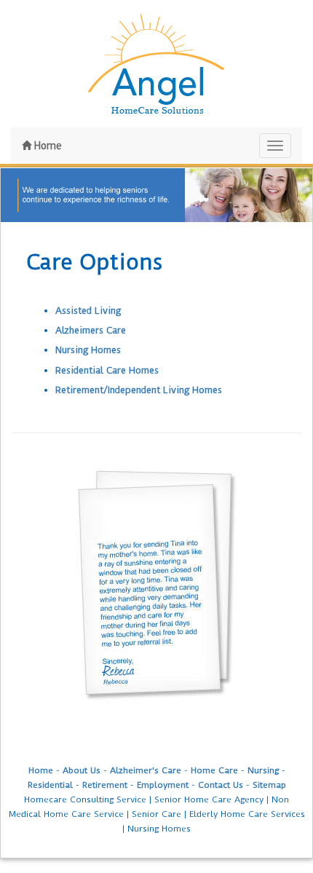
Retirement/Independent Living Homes (138, 389)
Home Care (214, 770)
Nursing (263, 770)
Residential (50, 785)
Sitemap (269, 785)
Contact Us (220, 785)
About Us (81, 770)
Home (46, 145)
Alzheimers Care (90, 330)
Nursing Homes (88, 349)
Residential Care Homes (107, 370)
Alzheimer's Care (145, 770)
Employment (163, 785)
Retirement (104, 785)
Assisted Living (88, 310)
